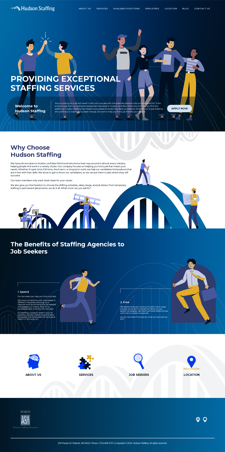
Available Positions (126, 8)
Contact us (202, 8)
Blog (185, 8)
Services (102, 8)
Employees (152, 8)
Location (171, 8)
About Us (85, 8)
